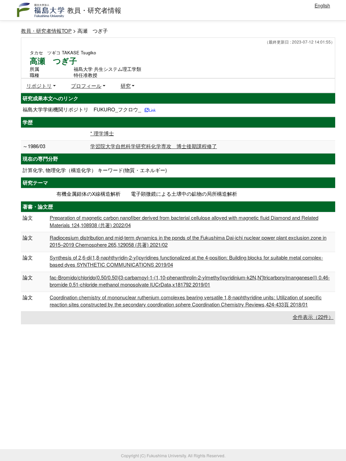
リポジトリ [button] (39, 85)
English (322, 5)
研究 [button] (126, 85)
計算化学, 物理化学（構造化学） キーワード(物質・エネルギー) (95, 169)
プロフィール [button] (86, 85)
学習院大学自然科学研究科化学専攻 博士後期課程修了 (153, 146)
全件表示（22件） (313, 316)
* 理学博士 (102, 133)
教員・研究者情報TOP (46, 30)
